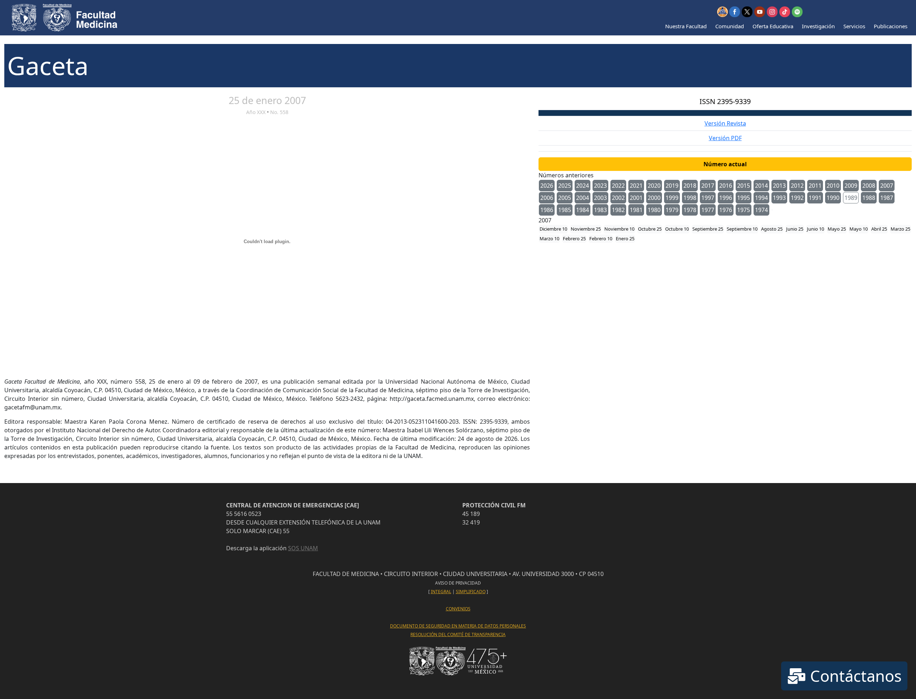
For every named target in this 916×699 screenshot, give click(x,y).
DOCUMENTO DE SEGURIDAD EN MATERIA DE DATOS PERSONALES (458, 626)
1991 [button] (815, 198)
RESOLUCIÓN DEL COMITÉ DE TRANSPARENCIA (458, 634)
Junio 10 (815, 229)
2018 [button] (689, 185)
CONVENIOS (458, 609)
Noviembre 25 (586, 229)
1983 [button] (600, 210)
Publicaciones (890, 26)
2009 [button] (850, 185)
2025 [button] (564, 185)
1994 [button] (761, 198)
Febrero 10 (600, 238)
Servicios (854, 26)
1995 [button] (743, 198)
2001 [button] (636, 198)
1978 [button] (689, 210)
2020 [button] (654, 185)
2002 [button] (618, 198)
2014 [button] (761, 185)
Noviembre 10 (619, 229)
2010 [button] (833, 185)
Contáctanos (854, 675)
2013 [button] (779, 185)
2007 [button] (886, 185)
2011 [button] (815, 185)
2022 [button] (618, 185)
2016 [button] (725, 185)
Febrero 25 (574, 238)
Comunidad (729, 26)
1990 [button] (833, 198)
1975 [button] (743, 210)
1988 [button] (868, 198)
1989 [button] (850, 198)
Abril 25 (879, 229)
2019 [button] (672, 185)
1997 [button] (707, 198)
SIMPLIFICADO (471, 592)
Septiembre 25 (707, 229)
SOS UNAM (303, 548)
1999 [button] (672, 198)
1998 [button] (689, 198)
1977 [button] (707, 210)
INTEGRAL (441, 592)
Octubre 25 (650, 229)
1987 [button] (886, 198)
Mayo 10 (858, 229)
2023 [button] (600, 185)
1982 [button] (618, 210)
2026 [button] (546, 185)
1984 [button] (582, 210)
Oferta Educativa (772, 26)
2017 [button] (707, 185)
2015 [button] (743, 185)
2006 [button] (546, 198)
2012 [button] (797, 185)
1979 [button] (672, 210)
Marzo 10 (549, 238)
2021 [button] (636, 185)
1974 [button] (761, 210)
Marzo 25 (900, 229)
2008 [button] (868, 185)
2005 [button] (564, 198)
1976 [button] (725, 210)
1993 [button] (779, 198)
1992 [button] (797, 198)
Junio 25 (794, 229)
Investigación (818, 26)
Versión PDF (725, 138)
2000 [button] (654, 198)
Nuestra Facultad (686, 26)
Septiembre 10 (742, 229)
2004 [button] (582, 198)
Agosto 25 (772, 229)
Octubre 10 (677, 229)
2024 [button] (582, 185)
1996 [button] (725, 198)
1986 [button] (546, 210)
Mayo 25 (837, 229)
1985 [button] (564, 210)
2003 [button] (600, 198)
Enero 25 (625, 238)
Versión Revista (725, 123)
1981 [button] (636, 210)
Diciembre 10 (553, 229)
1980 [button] (654, 210)
